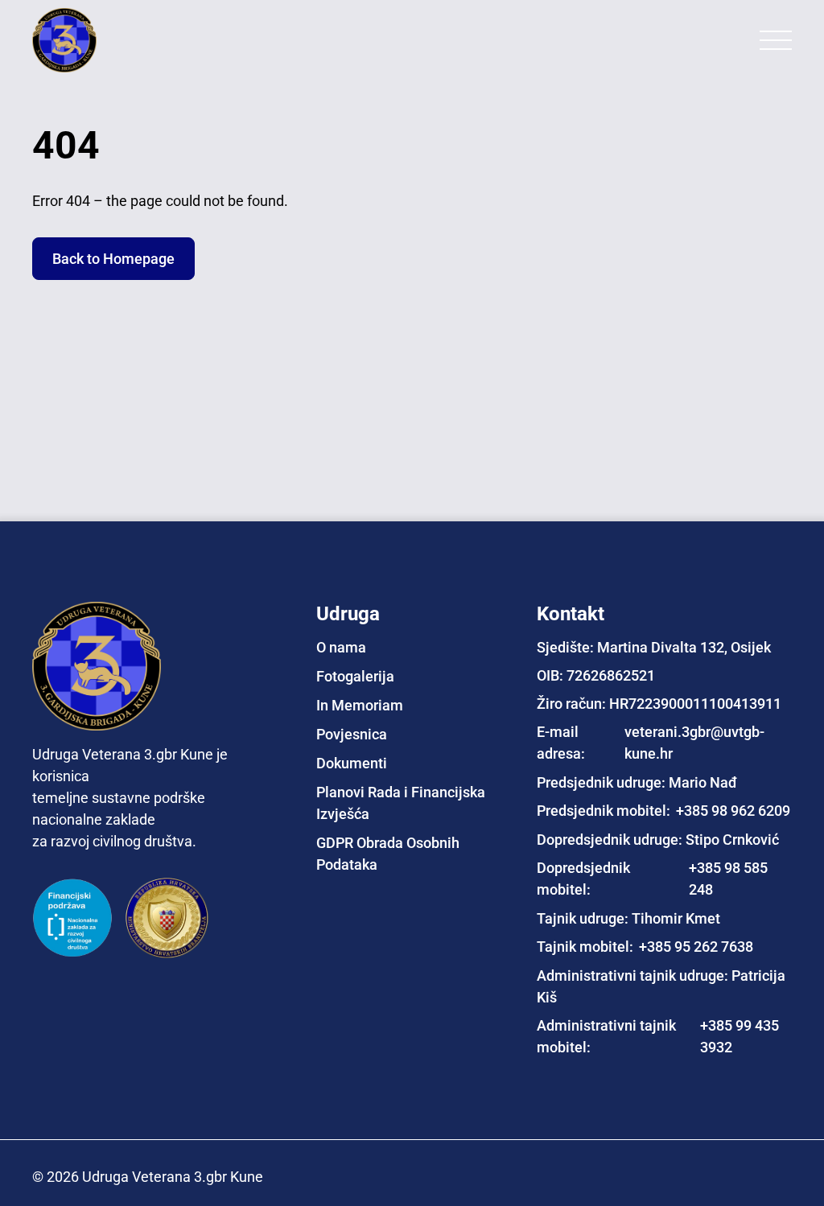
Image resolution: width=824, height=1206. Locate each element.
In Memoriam (359, 705)
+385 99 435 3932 (739, 1036)
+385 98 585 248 (728, 878)
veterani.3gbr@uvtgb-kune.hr (694, 742)
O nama (341, 647)
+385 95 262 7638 (696, 946)
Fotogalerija (355, 676)
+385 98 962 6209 (733, 810)
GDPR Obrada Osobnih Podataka (387, 853)
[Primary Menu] (776, 40)
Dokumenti (351, 763)
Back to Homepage (113, 258)
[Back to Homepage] (96, 40)
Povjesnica (351, 734)
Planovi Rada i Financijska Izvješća (400, 803)
